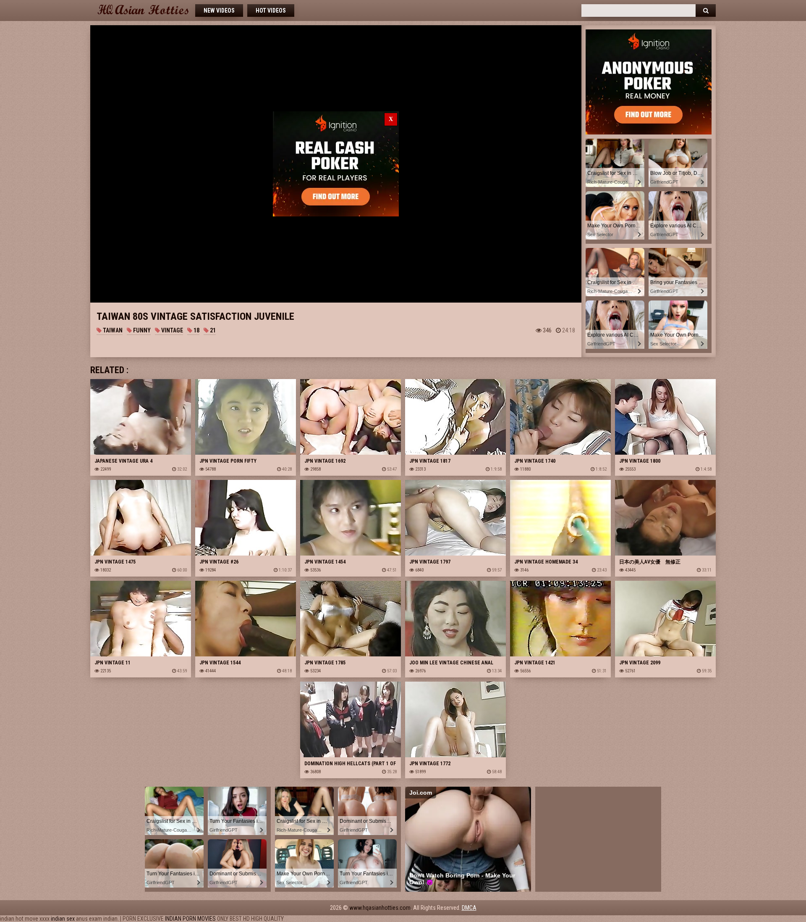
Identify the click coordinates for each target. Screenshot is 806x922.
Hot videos (271, 10)
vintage (171, 330)
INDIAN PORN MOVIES (190, 918)
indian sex (63, 918)
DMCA (469, 907)
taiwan (112, 330)
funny (141, 330)
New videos (219, 10)
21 (212, 330)
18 (195, 330)
